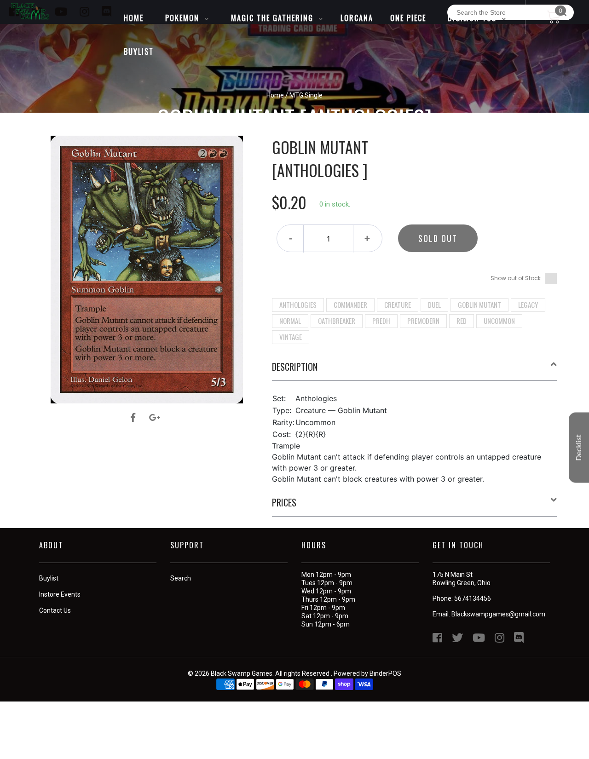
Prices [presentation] (284, 502)
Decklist (579, 448)
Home (275, 95)
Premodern (423, 321)
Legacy (528, 304)
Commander (350, 304)
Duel (434, 304)
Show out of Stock (516, 278)
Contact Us (55, 610)
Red (461, 321)
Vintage (290, 337)
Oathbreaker (336, 321)
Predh (381, 321)
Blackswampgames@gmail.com (498, 614)
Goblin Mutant (479, 304)
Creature (397, 304)
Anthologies (298, 304)
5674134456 (472, 598)
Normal (290, 321)
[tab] (414, 370)
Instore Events (60, 594)
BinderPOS (385, 673)
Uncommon (499, 321)
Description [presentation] (295, 367)
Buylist (48, 578)
